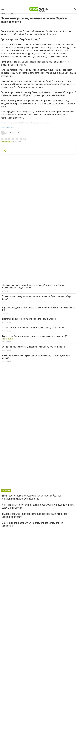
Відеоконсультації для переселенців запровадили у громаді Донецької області (36, 356)
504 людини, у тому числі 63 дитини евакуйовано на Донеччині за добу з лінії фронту (38, 506)
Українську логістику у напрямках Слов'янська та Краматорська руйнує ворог (36, 297)
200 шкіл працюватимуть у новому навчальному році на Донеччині (34, 346)
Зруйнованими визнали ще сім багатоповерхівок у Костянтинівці (33, 327)
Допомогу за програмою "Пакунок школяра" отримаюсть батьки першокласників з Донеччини (33, 286)
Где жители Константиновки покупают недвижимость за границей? (34, 336)
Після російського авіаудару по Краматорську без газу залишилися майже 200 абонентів (31, 497)
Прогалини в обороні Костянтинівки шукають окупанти (29, 319)
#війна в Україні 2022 (7, 127)
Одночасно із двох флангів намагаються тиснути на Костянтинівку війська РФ (38, 309)
